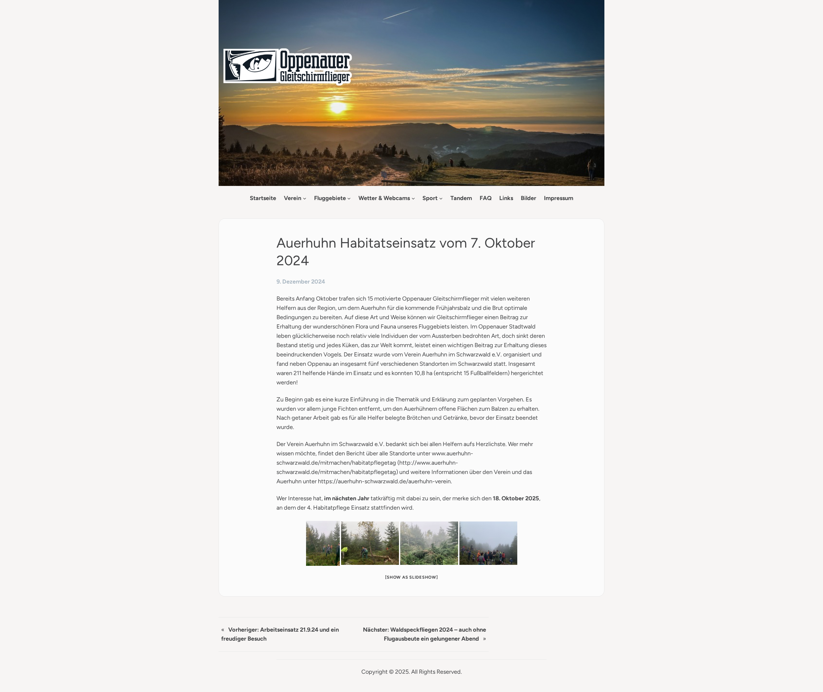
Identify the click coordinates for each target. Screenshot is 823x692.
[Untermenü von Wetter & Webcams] (413, 198)
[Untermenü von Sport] (441, 198)
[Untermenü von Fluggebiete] (349, 198)
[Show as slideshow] (411, 577)
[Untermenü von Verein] (304, 198)
